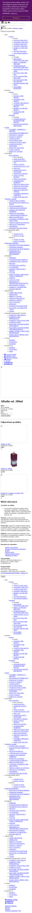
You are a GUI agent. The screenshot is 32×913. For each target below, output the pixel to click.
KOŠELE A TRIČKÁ (15, 300)
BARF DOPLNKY (19, 159)
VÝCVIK (12, 272)
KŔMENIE (12, 258)
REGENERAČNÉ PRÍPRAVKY (18, 133)
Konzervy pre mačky (19, 241)
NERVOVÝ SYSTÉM (15, 151)
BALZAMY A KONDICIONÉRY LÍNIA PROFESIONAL (19, 328)
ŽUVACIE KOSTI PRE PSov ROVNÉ (20, 80)
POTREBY (12, 344)
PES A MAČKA (14, 155)
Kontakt (7, 361)
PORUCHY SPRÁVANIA (21, 184)
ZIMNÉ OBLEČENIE (15, 293)
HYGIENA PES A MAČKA (17, 265)
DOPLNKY (12, 304)
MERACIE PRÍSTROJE (16, 217)
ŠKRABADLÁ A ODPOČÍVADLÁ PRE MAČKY (18, 282)
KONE (7, 127)
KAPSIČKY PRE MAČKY (19, 105)
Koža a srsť (17, 168)
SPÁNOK (12, 278)
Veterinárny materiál (10, 199)
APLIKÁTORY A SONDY (17, 201)
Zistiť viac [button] (14, 13)
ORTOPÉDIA (13, 226)
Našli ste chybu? (9, 552)
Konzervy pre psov (19, 236)
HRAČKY (12, 263)
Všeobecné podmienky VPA (13, 910)
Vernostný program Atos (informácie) (15, 549)
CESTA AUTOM (14, 280)
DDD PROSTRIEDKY (12, 243)
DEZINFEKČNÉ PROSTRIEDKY (19, 249)
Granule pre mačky (19, 239)
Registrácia (9, 901)
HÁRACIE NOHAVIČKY (17, 298)
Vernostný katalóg (11, 354)
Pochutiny (12, 55)
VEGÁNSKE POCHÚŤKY (18, 87)
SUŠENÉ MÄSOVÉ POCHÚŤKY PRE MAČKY (20, 120)
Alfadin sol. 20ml (5, 444)
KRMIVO (12, 340)
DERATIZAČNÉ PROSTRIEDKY (19, 245)
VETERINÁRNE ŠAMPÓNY (19, 181)
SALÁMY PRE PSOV (20, 51)
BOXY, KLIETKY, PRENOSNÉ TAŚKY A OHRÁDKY (18, 275)
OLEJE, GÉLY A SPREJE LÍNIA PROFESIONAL (19, 335)
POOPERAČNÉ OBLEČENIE (18, 228)
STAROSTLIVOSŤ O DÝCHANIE (15, 145)
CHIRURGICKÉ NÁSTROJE (18, 208)
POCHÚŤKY (13, 342)
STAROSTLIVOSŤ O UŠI (21, 166)
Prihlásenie (9, 903)
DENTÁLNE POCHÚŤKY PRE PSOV (21, 59)
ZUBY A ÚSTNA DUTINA (19, 176)
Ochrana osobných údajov (12, 554)
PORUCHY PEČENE (20, 179)
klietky (11, 351)
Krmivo (11, 36)
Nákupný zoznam (12, 29)
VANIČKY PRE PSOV (20, 44)
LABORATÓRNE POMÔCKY (18, 215)
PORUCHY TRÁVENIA (16, 148)
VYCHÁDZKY (14, 267)
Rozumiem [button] (16, 18)
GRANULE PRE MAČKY (19, 96)
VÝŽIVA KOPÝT (14, 138)
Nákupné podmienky (12, 357)
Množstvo (4, 414)
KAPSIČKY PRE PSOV (21, 46)
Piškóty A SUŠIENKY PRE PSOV (20, 63)
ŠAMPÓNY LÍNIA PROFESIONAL (15, 317)
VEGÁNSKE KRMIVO (21, 53)
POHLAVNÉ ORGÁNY (21, 197)
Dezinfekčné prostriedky (16, 247)
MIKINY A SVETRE (15, 296)
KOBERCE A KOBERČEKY (18, 287)
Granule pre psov (18, 234)
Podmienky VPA (10, 356)
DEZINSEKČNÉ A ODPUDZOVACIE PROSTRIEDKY (15, 252)
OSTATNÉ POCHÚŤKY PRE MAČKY (21, 125)
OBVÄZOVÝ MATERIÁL (17, 224)
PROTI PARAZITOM (15, 140)
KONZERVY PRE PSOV (21, 42)
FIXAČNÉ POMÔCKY (16, 206)
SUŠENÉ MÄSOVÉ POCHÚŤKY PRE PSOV (21, 66)
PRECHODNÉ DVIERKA (17, 285)
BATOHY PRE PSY (15, 289)
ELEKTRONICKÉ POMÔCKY (18, 259)
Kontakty (7, 909)
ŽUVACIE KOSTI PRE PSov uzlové (20, 77)
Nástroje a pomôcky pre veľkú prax (19, 222)
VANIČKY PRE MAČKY (21, 103)
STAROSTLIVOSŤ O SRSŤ (17, 142)
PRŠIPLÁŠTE (13, 294)
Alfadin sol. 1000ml (6, 468)
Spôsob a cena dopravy (11, 547)
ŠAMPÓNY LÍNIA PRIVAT (17, 315)
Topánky (11, 311)
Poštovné (8, 359)
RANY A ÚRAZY (14, 149)
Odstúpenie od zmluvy (11, 555)
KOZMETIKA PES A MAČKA (18, 261)
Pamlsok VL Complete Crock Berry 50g (12, 493)
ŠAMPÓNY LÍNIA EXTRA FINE (19, 320)
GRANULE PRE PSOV (21, 40)
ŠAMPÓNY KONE (15, 322)
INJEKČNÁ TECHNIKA (16, 213)
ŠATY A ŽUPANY (14, 302)
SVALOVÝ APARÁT (15, 137)
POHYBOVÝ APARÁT (16, 135)
